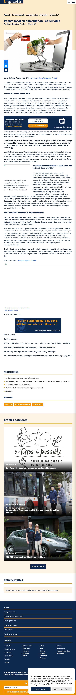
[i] (12, 148)
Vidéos (7, 662)
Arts (41, 648)
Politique (26, 653)
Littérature (43, 655)
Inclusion (26, 651)
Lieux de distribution (10, 625)
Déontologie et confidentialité (13, 616)
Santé (25, 655)
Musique (43, 658)
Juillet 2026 (9, 391)
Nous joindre (8, 629)
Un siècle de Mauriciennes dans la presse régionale (24, 388)
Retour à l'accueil (38, 566)
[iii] (18, 245)
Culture (41, 646)
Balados (7, 659)
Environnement (18, 15)
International (9, 656)
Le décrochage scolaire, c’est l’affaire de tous (22, 378)
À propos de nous (9, 612)
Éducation (26, 648)
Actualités (8, 646)
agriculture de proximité (22, 404)
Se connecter (53, 590)
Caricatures (61, 648)
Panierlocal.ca (10, 335)
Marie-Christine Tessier (16, 24)
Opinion (58, 646)
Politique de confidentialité (21, 675)
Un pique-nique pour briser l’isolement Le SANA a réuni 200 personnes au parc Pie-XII (37, 381)
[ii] (48, 189)
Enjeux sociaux (21, 504)
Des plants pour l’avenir (27, 260)
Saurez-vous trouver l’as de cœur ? (18, 385)
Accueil (7, 15)
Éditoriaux (60, 653)
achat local (8, 404)
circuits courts (37, 404)
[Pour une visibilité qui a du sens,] (38, 332)
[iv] (5, 256)
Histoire (42, 653)
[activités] (38, 129)
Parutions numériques (11, 634)
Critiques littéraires (63, 651)
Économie (8, 652)
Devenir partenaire (10, 621)
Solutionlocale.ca (11, 339)
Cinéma (42, 651)
